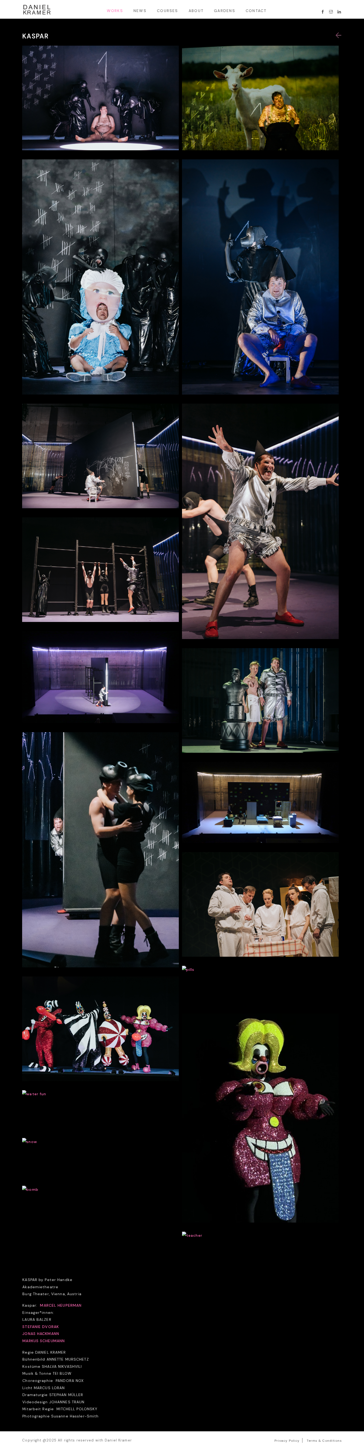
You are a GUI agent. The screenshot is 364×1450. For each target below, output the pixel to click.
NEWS (140, 10)
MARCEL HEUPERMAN (61, 1305)
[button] (338, 35)
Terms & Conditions (324, 1441)
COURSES (167, 10)
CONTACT (256, 10)
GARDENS (224, 10)
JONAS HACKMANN (40, 1333)
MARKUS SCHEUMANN (43, 1340)
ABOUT (196, 10)
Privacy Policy (287, 1441)
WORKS (115, 10)
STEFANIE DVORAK (40, 1326)
